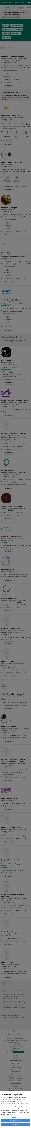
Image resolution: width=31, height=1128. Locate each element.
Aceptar (15, 1124)
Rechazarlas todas (15, 1120)
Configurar (15, 1117)
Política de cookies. (8, 1114)
